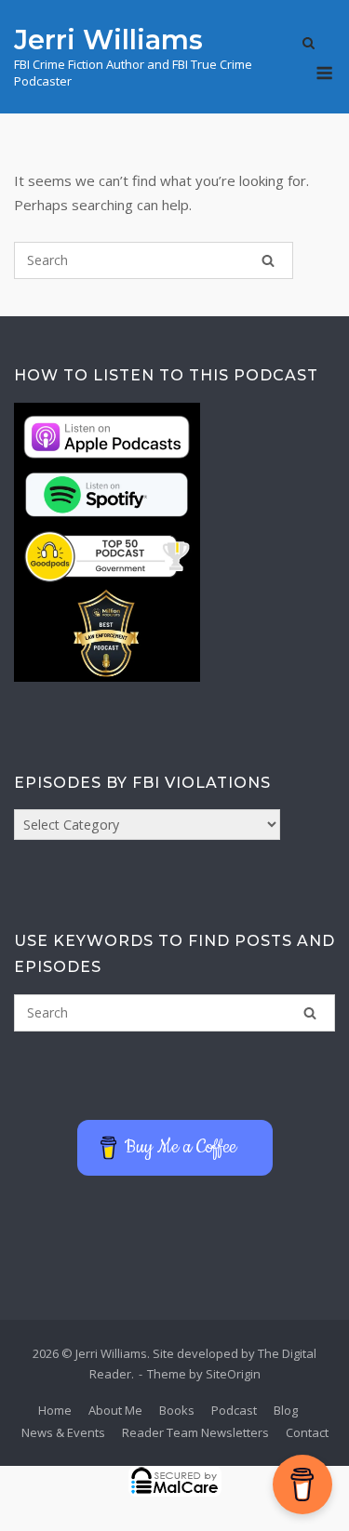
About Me (115, 1410)
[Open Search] (308, 44)
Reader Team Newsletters (195, 1432)
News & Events (63, 1432)
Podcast (234, 1410)
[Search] (268, 260)
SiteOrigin (233, 1373)
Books (177, 1410)
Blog (286, 1410)
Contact (307, 1432)
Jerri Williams (108, 39)
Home (55, 1410)
